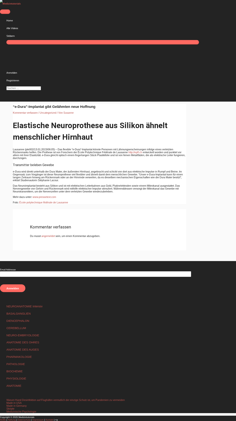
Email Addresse (8, 269)
